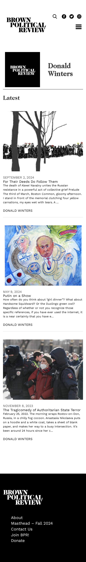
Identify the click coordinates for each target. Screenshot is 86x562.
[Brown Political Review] (26, 19)
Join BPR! (20, 534)
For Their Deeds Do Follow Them (30, 182)
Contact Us (22, 529)
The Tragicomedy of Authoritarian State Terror (42, 410)
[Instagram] (78, 17)
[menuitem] (47, 518)
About (17, 517)
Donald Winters (17, 211)
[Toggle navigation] (75, 29)
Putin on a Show (17, 296)
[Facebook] (63, 17)
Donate (18, 540)
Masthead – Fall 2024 (32, 523)
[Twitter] (71, 17)
